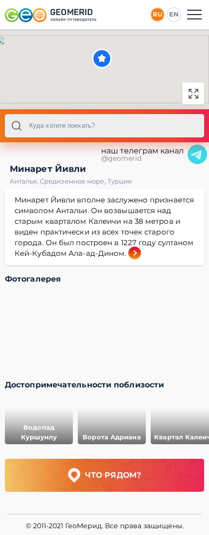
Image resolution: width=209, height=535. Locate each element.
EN (174, 14)
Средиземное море (73, 181)
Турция (119, 181)
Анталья (25, 181)
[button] (102, 58)
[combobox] (104, 125)
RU (157, 14)
